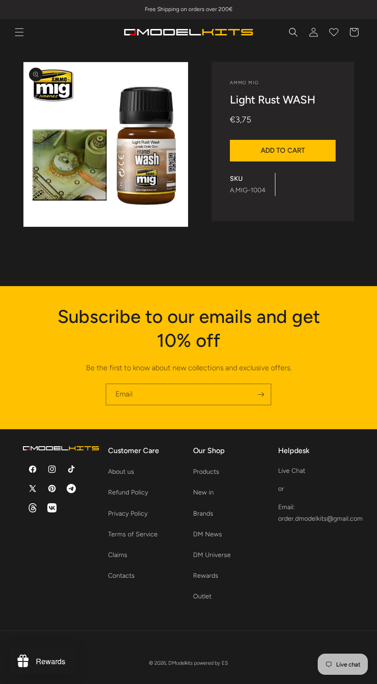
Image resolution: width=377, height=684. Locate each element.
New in (203, 492)
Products (206, 472)
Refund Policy (128, 492)
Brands (203, 513)
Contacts (121, 576)
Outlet (202, 596)
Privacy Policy (128, 513)
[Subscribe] (261, 394)
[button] (19, 32)
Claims (117, 555)
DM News (207, 534)
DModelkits (180, 663)
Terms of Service (133, 534)
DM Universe (212, 555)
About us (121, 472)
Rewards (205, 576)
